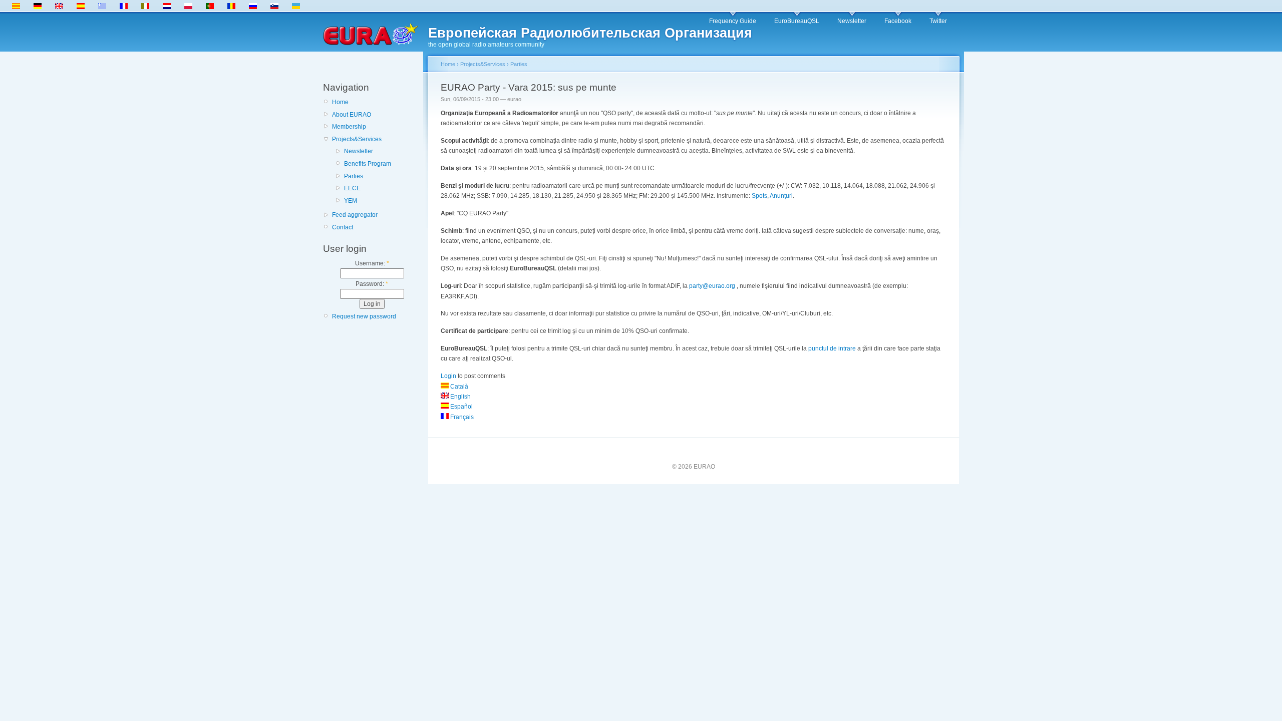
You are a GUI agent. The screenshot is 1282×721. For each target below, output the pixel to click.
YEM (350, 200)
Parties (353, 176)
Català (458, 386)
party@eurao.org (712, 285)
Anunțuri (781, 195)
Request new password (364, 316)
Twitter (938, 21)
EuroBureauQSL (796, 21)
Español (461, 406)
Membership (349, 126)
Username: (372, 263)
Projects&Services (357, 139)
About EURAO (351, 114)
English (460, 396)
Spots (759, 195)
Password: (372, 283)
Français (461, 417)
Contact (342, 227)
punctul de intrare (832, 348)
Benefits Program (367, 163)
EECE (352, 188)
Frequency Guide (732, 21)
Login (448, 376)
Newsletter (851, 21)
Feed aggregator (355, 214)
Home (340, 102)
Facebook (897, 21)
